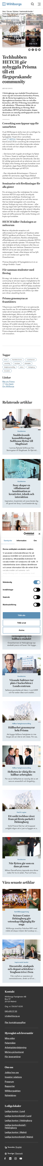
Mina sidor (10, 1038)
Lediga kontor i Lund (15, 1111)
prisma (21, 367)
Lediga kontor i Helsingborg (18, 1121)
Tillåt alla (21, 615)
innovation (7, 371)
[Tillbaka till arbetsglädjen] (12, 4)
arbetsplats (28, 363)
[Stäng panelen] (39, 534)
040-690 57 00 (11, 1011)
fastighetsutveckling (9, 367)
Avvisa (21, 630)
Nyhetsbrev (10, 1095)
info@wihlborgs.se (12, 1016)
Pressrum (9, 1082)
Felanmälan (10, 1043)
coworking (7, 363)
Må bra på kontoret (14, 1052)
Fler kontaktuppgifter (15, 1023)
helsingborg (31, 367)
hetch (5, 359)
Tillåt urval (21, 623)
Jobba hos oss (12, 1073)
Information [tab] (21, 540)
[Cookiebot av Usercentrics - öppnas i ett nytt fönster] (25, 534)
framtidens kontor (17, 359)
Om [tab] (35, 540)
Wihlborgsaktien (13, 1091)
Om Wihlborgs (8, 386)
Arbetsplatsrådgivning (15, 1048)
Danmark (19, 1154)
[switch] (36, 590)
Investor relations (13, 1077)
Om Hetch (9, 384)
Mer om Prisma (8, 382)
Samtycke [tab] (8, 540)
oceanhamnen (31, 359)
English (19, 1147)
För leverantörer (13, 1057)
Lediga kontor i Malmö (16, 1132)
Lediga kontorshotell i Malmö (19, 1137)
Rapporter (10, 1086)
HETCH (12, 139)
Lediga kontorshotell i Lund (18, 1116)
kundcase (17, 363)
